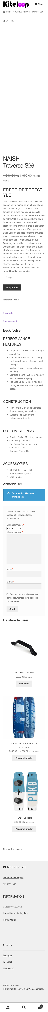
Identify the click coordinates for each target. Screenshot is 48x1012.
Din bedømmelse (15, 524)
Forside (9, 11)
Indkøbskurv (37, 1005)
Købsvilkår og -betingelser (15, 913)
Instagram (7, 955)
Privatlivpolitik (9, 919)
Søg (24, 1007)
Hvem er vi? (8, 968)
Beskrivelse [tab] (8, 313)
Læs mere (24, 683)
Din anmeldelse (15, 531)
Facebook (7, 961)
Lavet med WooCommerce (30, 988)
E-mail (10, 581)
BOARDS (18, 11)
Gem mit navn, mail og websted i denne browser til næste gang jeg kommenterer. (23, 598)
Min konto (8, 1007)
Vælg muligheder (24, 758)
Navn (10, 569)
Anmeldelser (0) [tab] (10, 320)
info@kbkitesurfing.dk (13, 877)
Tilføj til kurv (12, 287)
